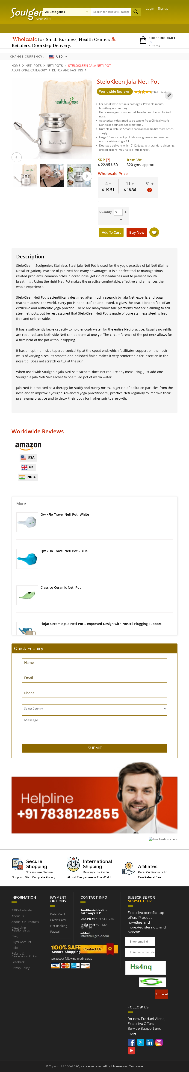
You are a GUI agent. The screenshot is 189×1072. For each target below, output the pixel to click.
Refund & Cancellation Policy (24, 954)
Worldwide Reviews (114, 91)
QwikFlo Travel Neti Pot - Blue (64, 551)
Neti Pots (34, 65)
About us (18, 916)
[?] (108, 159)
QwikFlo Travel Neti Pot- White (65, 514)
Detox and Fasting (67, 70)
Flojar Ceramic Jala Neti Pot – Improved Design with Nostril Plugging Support (101, 624)
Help (15, 948)
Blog (15, 936)
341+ (156, 92)
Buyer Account (21, 942)
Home (16, 65)
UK (31, 467)
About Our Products (25, 922)
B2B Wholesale (22, 910)
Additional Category (29, 70)
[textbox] (111, 12)
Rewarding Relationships (21, 928)
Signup (163, 8)
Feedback (18, 962)
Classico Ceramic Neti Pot (61, 587)
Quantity (105, 212)
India (31, 477)
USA (31, 457)
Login (150, 8)
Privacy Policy (21, 968)
